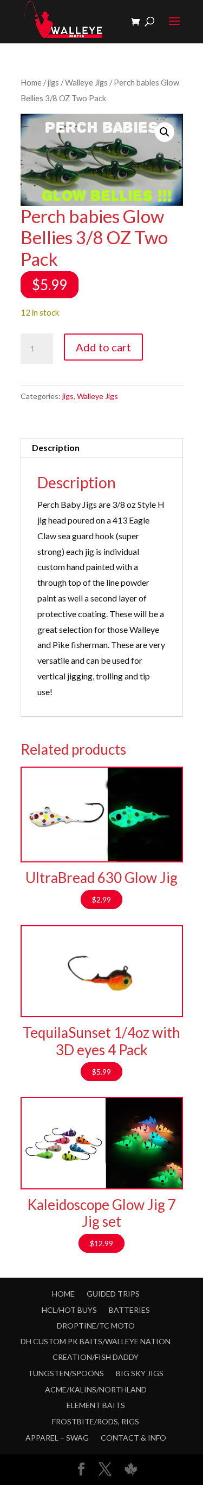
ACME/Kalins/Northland (96, 1389)
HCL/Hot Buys (69, 1309)
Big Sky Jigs (139, 1373)
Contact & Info (133, 1437)
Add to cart (103, 347)
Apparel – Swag (57, 1437)
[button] (164, 132)
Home (31, 82)
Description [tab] (56, 447)
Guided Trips (113, 1293)
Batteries (129, 1309)
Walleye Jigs (86, 82)
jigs (53, 82)
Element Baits (96, 1405)
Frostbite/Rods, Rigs (95, 1421)
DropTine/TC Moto (96, 1325)
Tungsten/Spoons (66, 1373)
